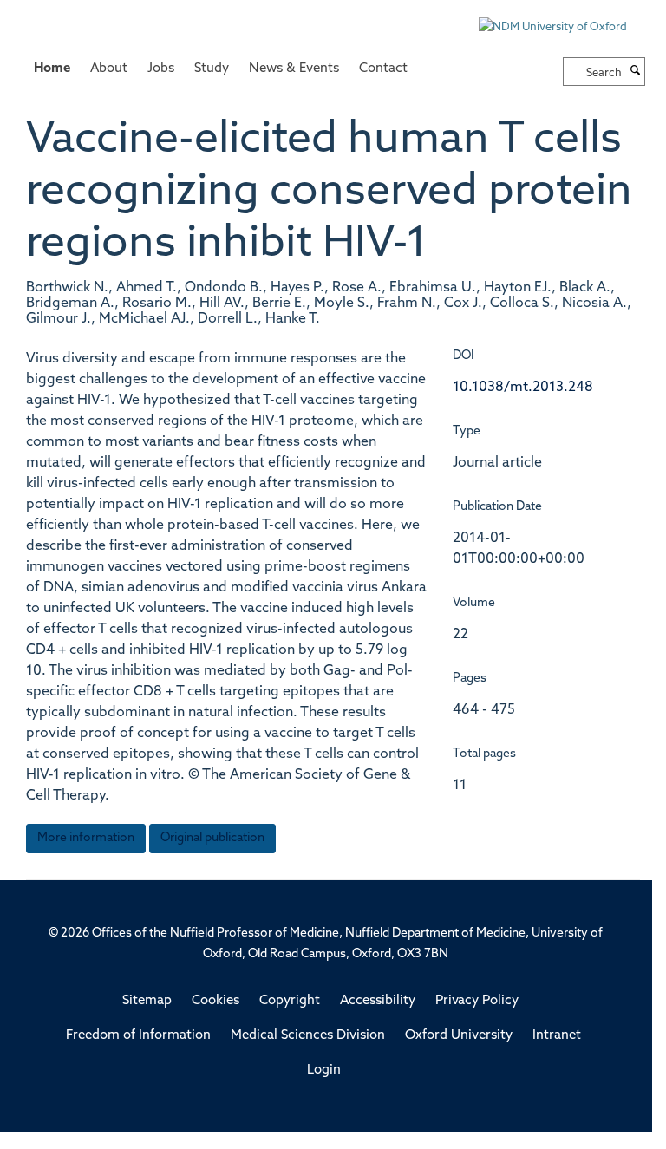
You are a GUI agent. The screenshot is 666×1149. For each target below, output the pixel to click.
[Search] (635, 72)
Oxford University (459, 1035)
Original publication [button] (212, 838)
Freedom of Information (138, 1035)
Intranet (556, 1035)
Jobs (160, 68)
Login (324, 1070)
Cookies (215, 1001)
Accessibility (377, 1001)
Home (52, 68)
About (108, 68)
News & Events (294, 68)
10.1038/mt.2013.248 (523, 388)
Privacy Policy (477, 1001)
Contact (383, 68)
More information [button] (85, 838)
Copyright (289, 1001)
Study (211, 68)
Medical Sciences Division (308, 1035)
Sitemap (147, 1001)
